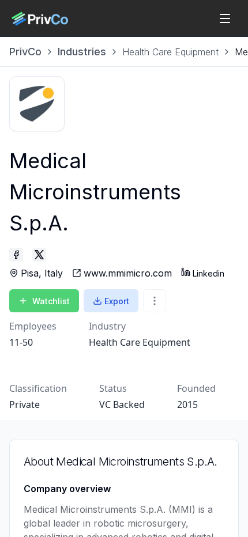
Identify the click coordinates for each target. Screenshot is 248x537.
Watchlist (51, 301)
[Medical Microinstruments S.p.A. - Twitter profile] (39, 255)
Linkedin (208, 273)
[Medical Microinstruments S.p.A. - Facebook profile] (16, 255)
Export (116, 301)
